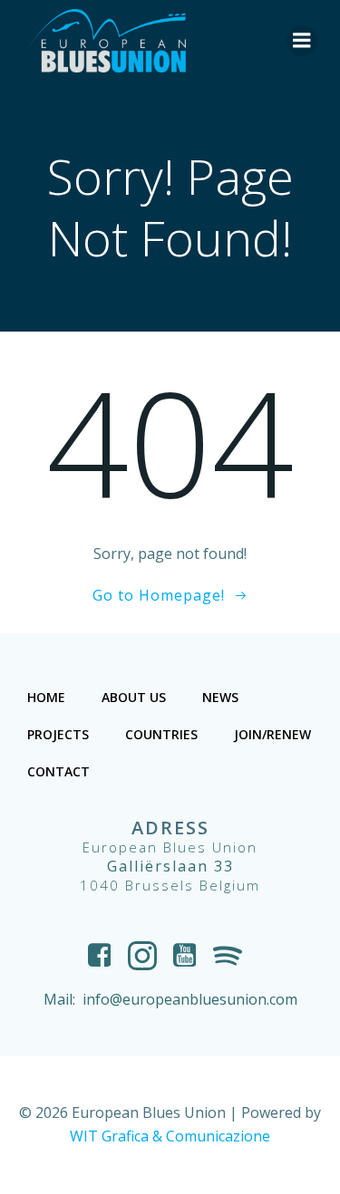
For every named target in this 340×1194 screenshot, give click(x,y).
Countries (161, 734)
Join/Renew (272, 734)
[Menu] (302, 40)
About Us (134, 697)
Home (46, 697)
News (220, 697)
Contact (58, 771)
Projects (58, 734)
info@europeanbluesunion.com (190, 999)
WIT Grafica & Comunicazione (170, 1136)
